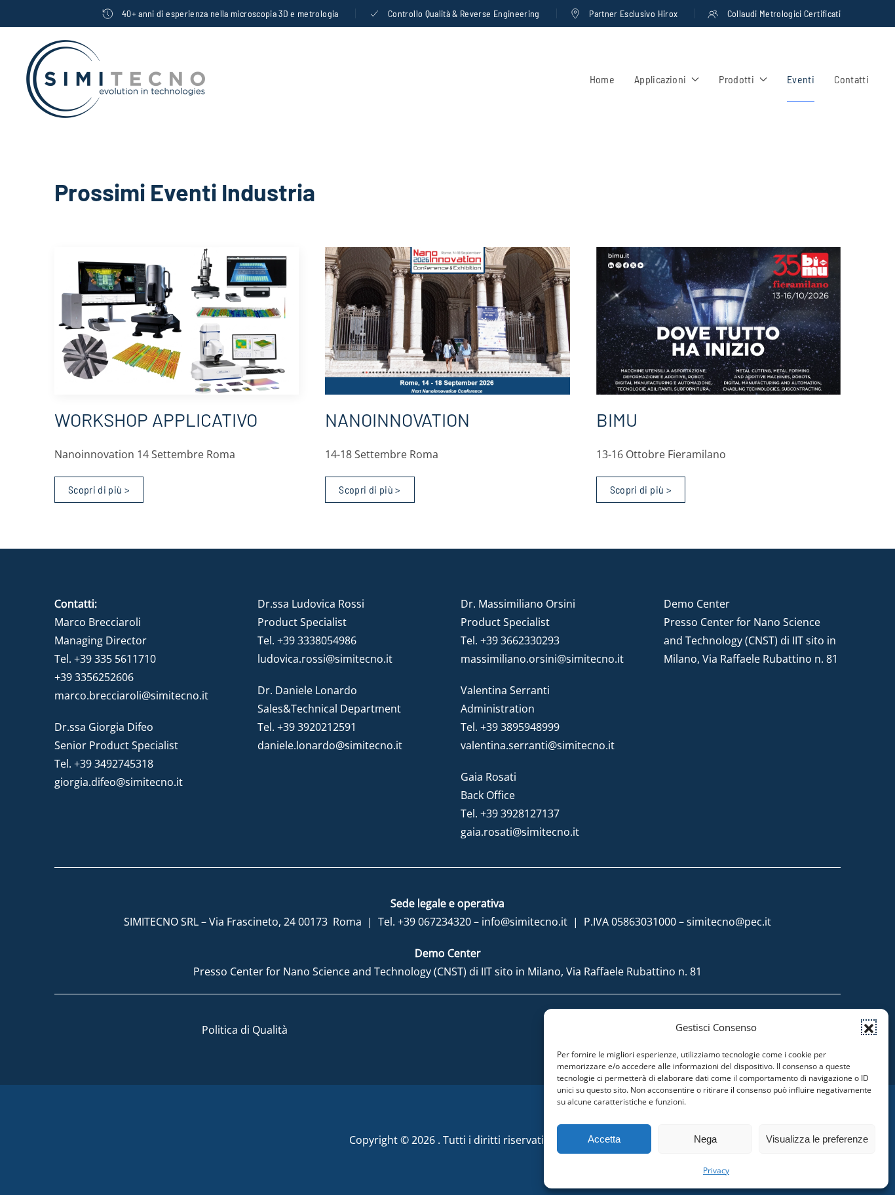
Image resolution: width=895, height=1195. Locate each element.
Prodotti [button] (736, 79)
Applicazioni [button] (660, 79)
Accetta (604, 1139)
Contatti (851, 79)
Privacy (716, 1170)
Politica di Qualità (245, 1030)
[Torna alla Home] (115, 79)
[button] (868, 1027)
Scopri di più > (99, 489)
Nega (705, 1139)
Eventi (800, 79)
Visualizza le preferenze (817, 1139)
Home (602, 79)
